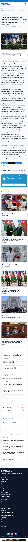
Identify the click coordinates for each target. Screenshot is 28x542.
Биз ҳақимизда (5, 501)
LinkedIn (3, 526)
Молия (3, 483)
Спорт (3, 490)
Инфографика (6, 1)
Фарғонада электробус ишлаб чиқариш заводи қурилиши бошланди (14, 458)
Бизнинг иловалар (5, 508)
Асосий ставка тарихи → (8, 425)
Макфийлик (4, 506)
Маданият (4, 488)
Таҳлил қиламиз (23, 1)
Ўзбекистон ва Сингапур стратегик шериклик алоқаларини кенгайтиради (13, 362)
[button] (23, 4)
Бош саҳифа (4, 8)
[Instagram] (12, 534)
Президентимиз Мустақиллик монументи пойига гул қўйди (13, 379)
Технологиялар (5, 486)
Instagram (3, 519)
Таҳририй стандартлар (7, 512)
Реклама (3, 510)
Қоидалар (4, 503)
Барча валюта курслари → (8, 413)
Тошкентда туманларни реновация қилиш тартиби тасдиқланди (13, 373)
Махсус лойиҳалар (14, 1)
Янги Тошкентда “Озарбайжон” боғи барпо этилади (13, 435)
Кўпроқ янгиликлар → (7, 396)
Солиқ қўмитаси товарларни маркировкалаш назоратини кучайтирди (13, 453)
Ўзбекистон (10, 8)
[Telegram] (8, 534)
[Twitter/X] (19, 534)
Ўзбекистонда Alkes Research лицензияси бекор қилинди (13, 391)
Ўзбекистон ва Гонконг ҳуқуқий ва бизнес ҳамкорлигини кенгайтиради (13, 367)
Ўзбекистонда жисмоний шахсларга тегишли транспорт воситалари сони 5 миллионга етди (14, 441)
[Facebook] (16, 534)
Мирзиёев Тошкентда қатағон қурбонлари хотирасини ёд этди (13, 385)
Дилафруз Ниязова (5, 26)
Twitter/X (12, 163)
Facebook (19, 163)
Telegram (5, 163)
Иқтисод (3, 481)
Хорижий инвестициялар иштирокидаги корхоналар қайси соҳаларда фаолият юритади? (12, 355)
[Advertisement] (14, 540)
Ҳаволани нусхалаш (7, 165)
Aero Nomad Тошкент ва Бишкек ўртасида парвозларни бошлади (13, 447)
